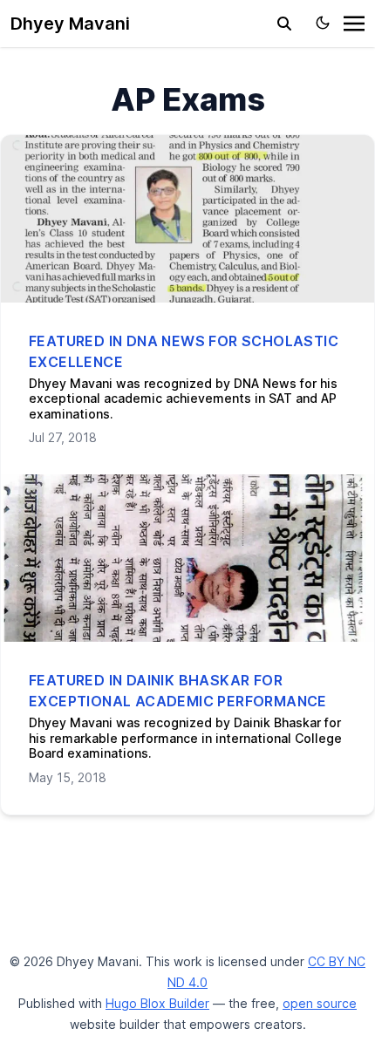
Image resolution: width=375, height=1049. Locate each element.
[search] (284, 24)
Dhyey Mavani (70, 23)
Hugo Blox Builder (157, 1003)
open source (320, 1003)
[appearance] (322, 23)
